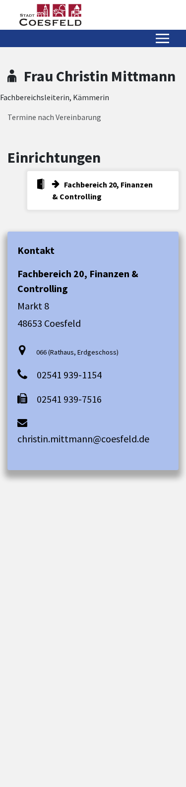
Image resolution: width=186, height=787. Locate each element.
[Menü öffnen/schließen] (162, 38)
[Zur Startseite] (50, 15)
